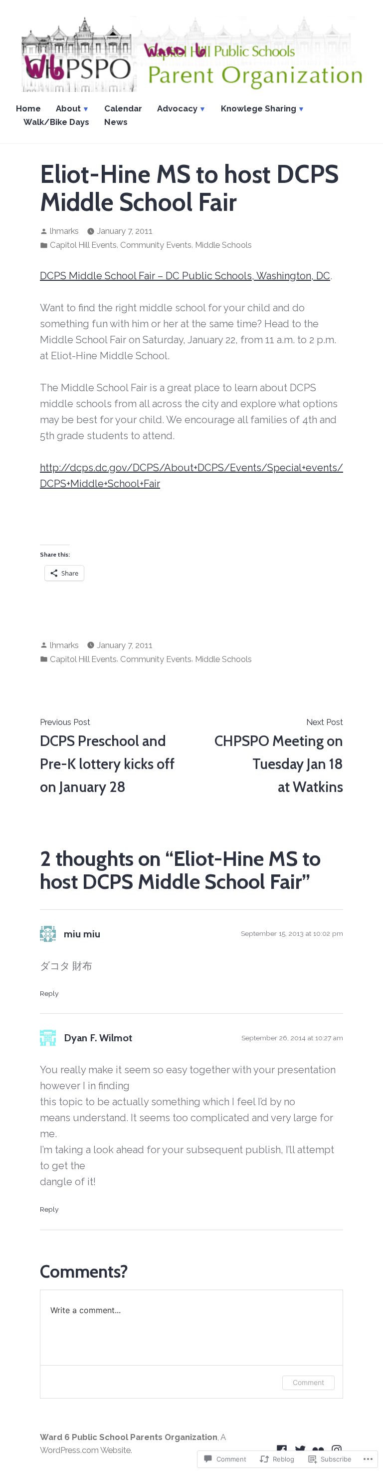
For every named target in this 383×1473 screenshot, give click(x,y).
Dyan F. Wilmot (98, 1038)
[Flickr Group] (318, 1449)
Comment (308, 1382)
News (116, 122)
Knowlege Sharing (258, 108)
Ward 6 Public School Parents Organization (128, 1437)
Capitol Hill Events (83, 245)
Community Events (156, 245)
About (68, 108)
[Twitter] (300, 1449)
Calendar (123, 108)
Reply (49, 993)
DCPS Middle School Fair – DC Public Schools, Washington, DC (185, 276)
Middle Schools (223, 245)
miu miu (82, 934)
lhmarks (64, 231)
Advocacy (177, 108)
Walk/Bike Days (56, 122)
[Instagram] (335, 1449)
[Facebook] (283, 1449)
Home (28, 108)
